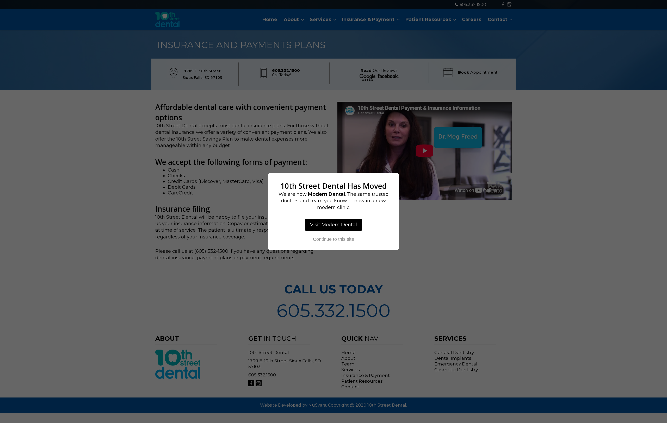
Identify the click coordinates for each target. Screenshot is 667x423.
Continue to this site (333, 239)
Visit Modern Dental (333, 225)
